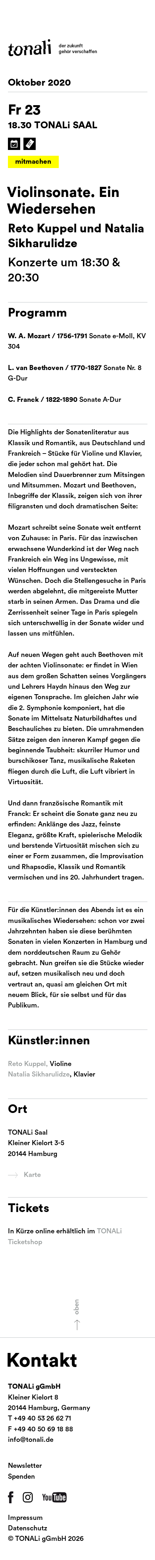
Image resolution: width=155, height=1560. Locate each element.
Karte (32, 1175)
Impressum (25, 1517)
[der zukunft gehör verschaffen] (29, 47)
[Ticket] (29, 144)
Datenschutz (27, 1528)
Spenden (21, 1476)
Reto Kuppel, (28, 1064)
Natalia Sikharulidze (39, 1074)
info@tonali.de (30, 1439)
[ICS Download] (14, 144)
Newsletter (25, 1465)
